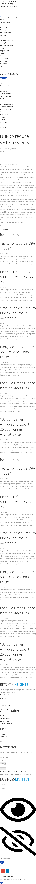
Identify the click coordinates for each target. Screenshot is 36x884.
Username (3, 785)
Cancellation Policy (5, 705)
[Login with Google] (2, 871)
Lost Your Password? (6, 876)
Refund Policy (4, 702)
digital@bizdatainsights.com (9, 6)
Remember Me (6, 858)
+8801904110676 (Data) (8, 4)
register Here (21, 879)
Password (3, 788)
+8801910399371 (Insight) (9, 1)
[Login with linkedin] (7, 871)
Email (2, 760)
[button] (18, 156)
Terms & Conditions (6, 695)
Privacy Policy (4, 698)
